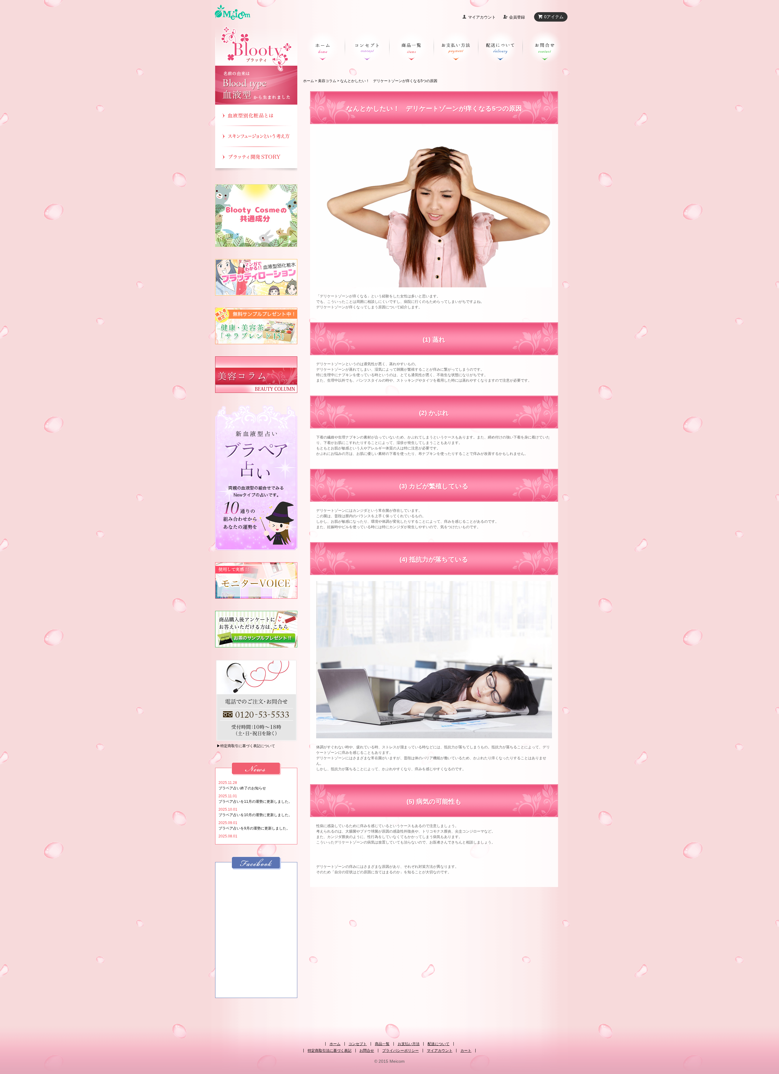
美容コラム (327, 81)
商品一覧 (382, 1044)
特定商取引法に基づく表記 (329, 1050)
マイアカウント (482, 17)
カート (465, 1050)
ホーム (308, 81)
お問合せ (366, 1050)
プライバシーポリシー (400, 1050)
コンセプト (357, 1044)
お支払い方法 (409, 1044)
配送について (438, 1044)
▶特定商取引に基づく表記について (246, 746)
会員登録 (517, 17)
